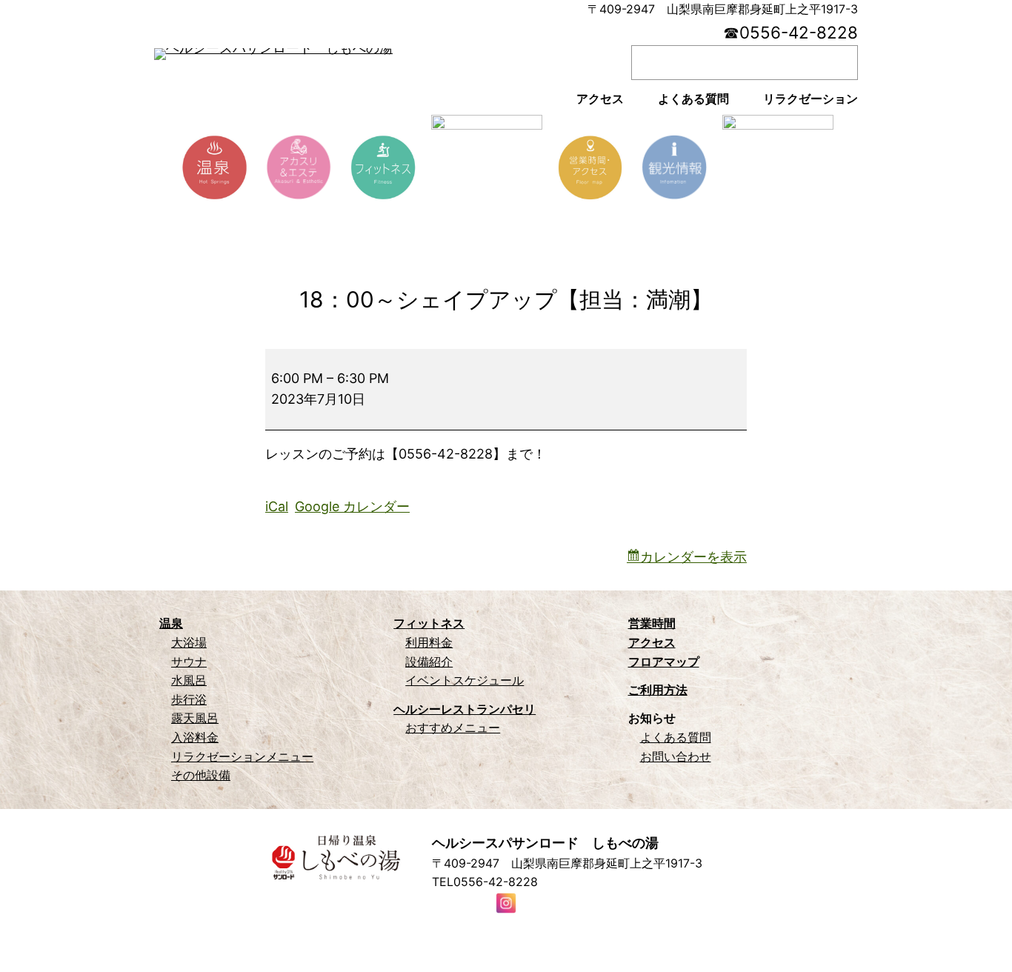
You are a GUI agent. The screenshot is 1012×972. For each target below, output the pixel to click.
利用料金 (429, 642)
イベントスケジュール (464, 680)
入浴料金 (195, 737)
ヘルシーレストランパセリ (464, 709)
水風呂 (189, 680)
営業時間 (652, 623)
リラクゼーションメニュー (242, 756)
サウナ (189, 661)
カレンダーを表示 (693, 557)
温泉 (171, 623)
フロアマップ (663, 661)
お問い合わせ (675, 756)
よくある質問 (675, 737)
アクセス (652, 642)
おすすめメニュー (452, 727)
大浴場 (189, 642)
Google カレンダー (352, 506)
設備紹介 (429, 661)
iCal (276, 506)
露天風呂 (195, 717)
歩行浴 (189, 699)
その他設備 (200, 775)
